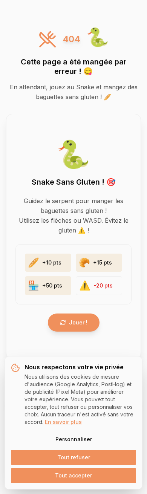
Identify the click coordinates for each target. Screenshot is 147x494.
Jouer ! (78, 322)
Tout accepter (73, 475)
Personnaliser (73, 439)
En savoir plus (63, 422)
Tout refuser (73, 457)
